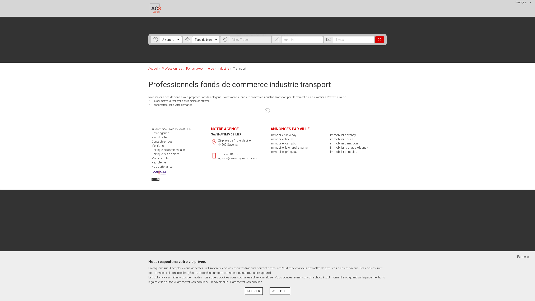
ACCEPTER (280, 291)
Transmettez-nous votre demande (172, 104)
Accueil (153, 68)
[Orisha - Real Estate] (160, 172)
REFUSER (253, 291)
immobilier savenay (283, 135)
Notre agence (160, 133)
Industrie (223, 68)
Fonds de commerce (200, 68)
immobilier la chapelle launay (289, 147)
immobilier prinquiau (284, 151)
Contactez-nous (162, 141)
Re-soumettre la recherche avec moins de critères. (181, 100)
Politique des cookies (166, 154)
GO (380, 39)
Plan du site (159, 137)
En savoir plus (219, 282)
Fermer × (523, 256)
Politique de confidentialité (168, 150)
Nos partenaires (162, 166)
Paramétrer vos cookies (246, 282)
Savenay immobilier (226, 134)
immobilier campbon (284, 143)
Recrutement (160, 162)
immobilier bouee (282, 139)
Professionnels (172, 68)
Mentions (158, 145)
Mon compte (160, 158)
